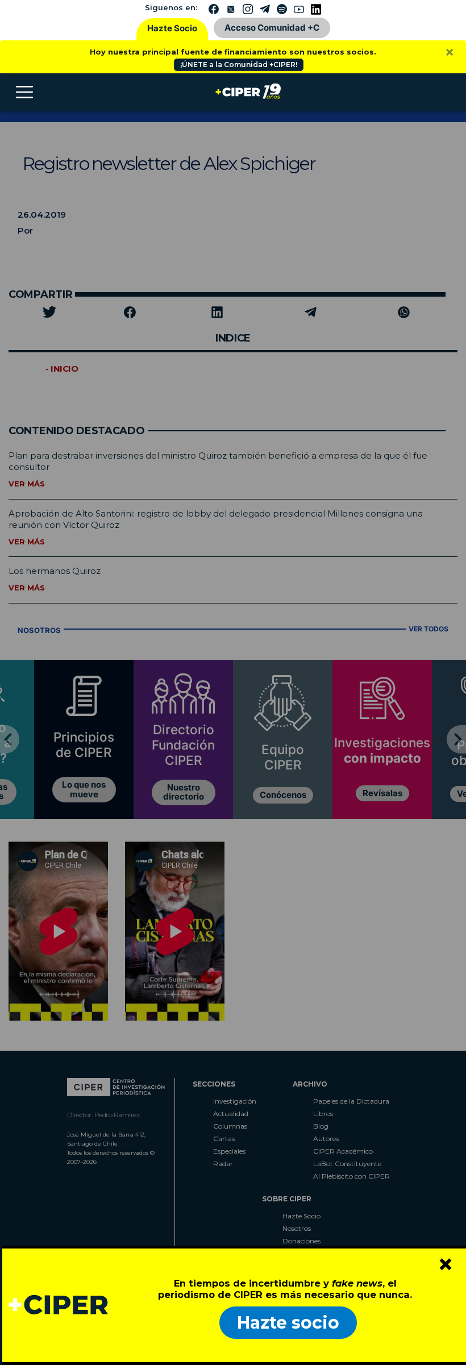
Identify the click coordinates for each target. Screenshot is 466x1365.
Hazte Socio (172, 28)
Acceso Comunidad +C (271, 27)
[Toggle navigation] (24, 92)
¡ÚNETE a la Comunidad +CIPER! (238, 64)
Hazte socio (288, 1322)
